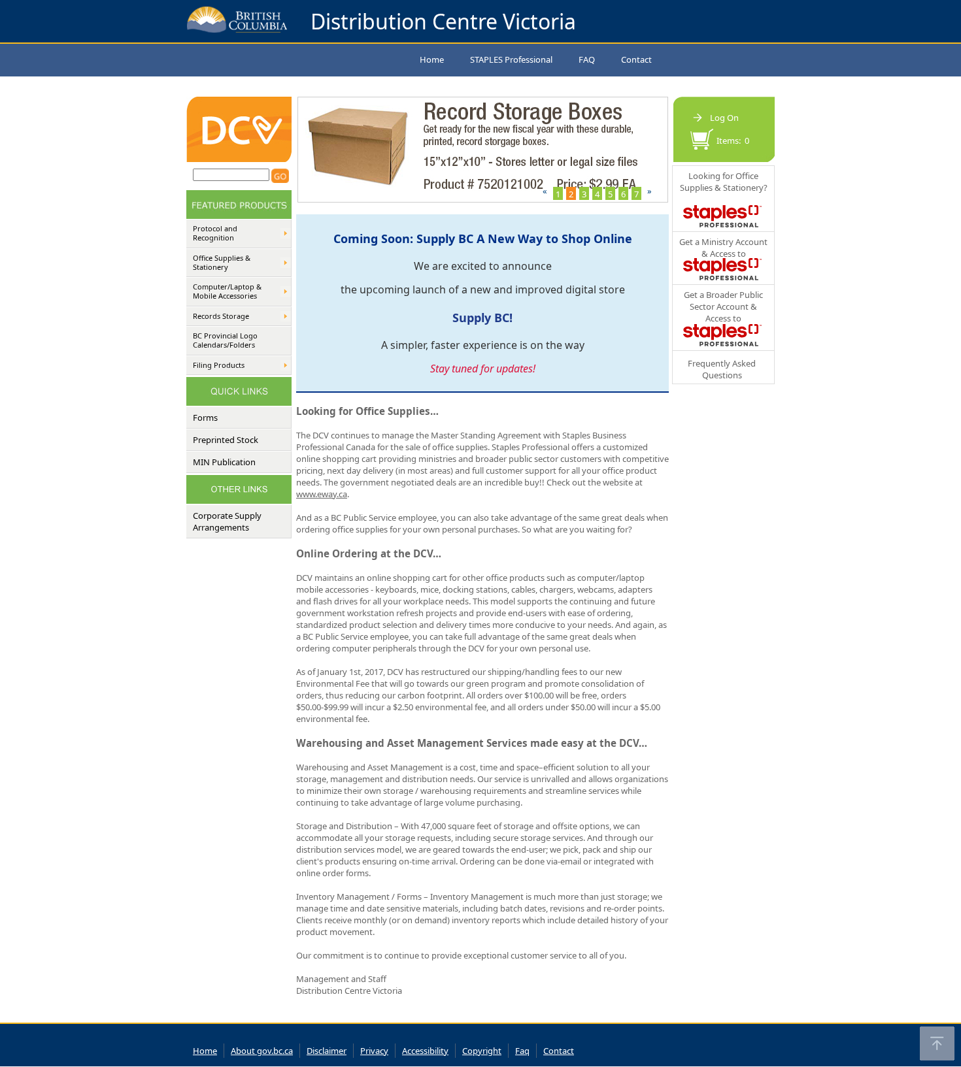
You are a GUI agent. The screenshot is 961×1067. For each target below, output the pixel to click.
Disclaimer (326, 1051)
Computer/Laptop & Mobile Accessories (227, 291)
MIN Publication (224, 462)
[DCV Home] (239, 159)
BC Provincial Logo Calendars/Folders (225, 340)
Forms (205, 417)
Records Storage (221, 316)
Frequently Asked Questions (722, 369)
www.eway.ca (321, 494)
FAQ (587, 59)
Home (432, 59)
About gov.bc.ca (262, 1051)
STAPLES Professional (511, 59)
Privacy (374, 1051)
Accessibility (425, 1051)
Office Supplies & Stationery (221, 263)
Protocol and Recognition (215, 233)
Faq (522, 1051)
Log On (724, 117)
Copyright (481, 1051)
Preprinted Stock (225, 440)
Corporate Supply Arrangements (227, 521)
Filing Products (218, 365)
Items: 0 (733, 140)
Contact (636, 59)
